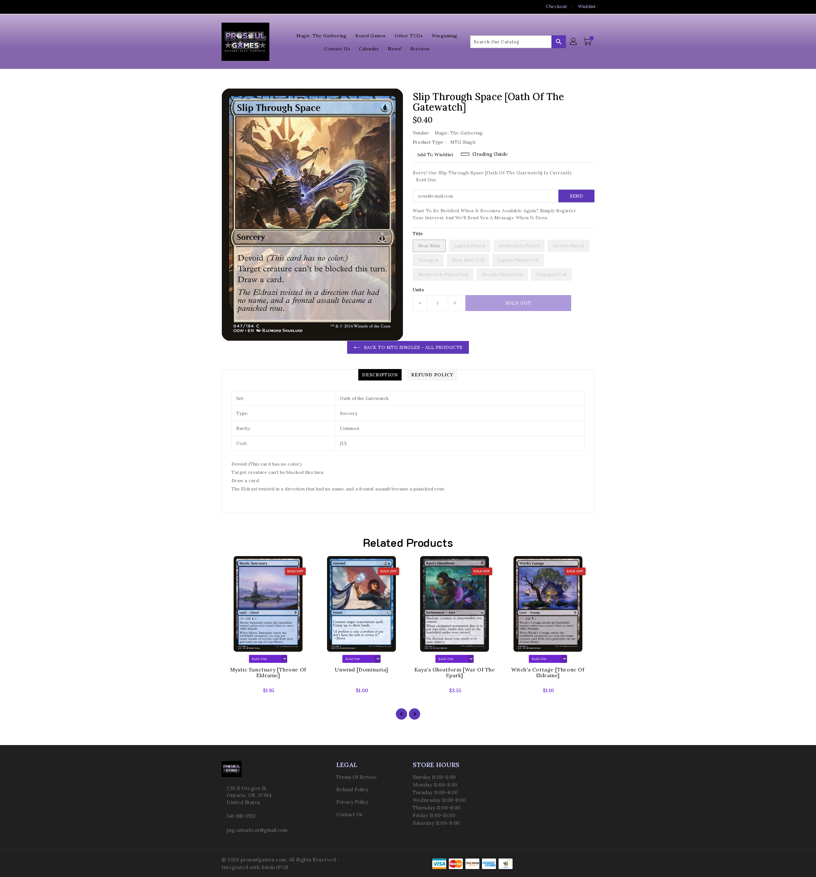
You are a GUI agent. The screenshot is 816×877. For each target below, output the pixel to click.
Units (418, 289)
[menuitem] (321, 35)
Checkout (556, 6)
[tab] (380, 375)
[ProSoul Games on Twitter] (224, 6)
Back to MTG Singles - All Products (413, 347)
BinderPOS (274, 867)
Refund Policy (352, 789)
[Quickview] (231, 692)
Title (418, 233)
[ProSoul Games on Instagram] (237, 6)
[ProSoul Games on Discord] (249, 6)
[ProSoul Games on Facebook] (212, 6)
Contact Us (349, 814)
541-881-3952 (241, 816)
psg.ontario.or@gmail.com (257, 830)
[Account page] (573, 41)
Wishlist (587, 6)
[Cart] (588, 41)
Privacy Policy (352, 802)
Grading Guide (490, 154)
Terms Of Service (356, 777)
